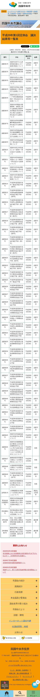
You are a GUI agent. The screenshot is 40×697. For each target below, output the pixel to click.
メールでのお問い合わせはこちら (20, 665)
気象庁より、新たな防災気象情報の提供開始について (20, 571)
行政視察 (19, 592)
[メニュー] (33, 693)
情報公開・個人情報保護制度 (19, 673)
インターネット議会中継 (20, 621)
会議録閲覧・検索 (20, 626)
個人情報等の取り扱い (20, 680)
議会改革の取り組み (19, 603)
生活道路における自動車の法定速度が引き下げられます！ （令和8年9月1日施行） (20, 555)
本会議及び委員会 (19, 598)
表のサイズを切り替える (20, 52)
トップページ (12, 11)
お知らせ (19, 632)
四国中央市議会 (27, 13)
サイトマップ (27, 676)
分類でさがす (21, 11)
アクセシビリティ (12, 676)
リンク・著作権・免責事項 (19, 670)
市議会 (19, 13)
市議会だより (19, 609)
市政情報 (29, 11)
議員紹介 (19, 586)
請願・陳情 (19, 615)
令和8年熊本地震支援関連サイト (14, 563)
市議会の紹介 (19, 581)
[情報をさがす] (20, 693)
